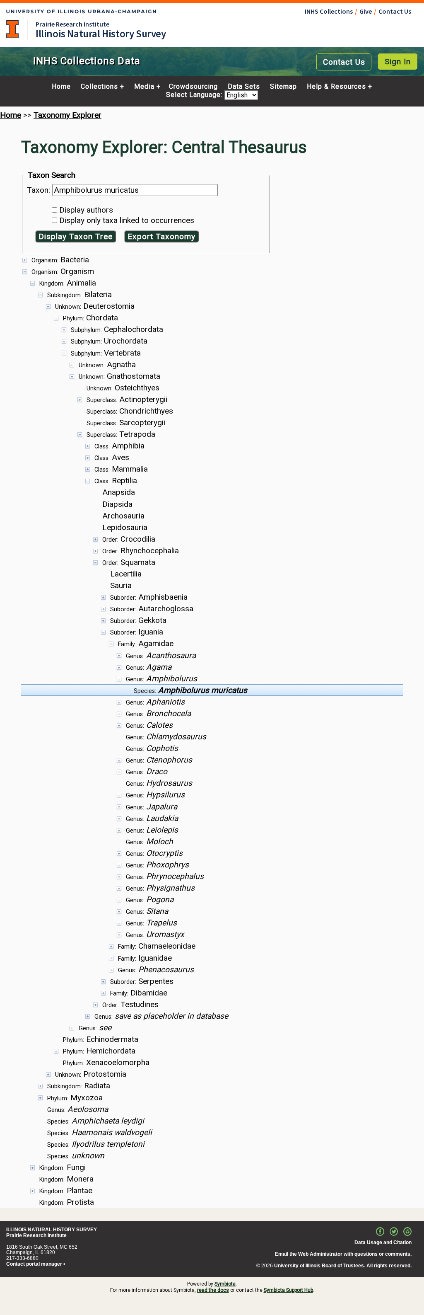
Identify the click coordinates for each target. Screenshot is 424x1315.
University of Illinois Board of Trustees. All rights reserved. (343, 1266)
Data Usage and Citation (383, 1242)
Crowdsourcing (193, 86)
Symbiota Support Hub (288, 1290)
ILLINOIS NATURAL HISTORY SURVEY (51, 1230)
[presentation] (212, 731)
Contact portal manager (34, 1264)
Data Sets (244, 86)
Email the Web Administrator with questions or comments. (343, 1254)
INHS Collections (329, 11)
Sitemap (283, 86)
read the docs (213, 1290)
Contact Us (394, 11)
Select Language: (195, 95)
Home (61, 86)
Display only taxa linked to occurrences (126, 220)
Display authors (86, 210)
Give (365, 11)
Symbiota (225, 1284)
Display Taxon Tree (76, 236)
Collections (99, 86)
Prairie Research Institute (72, 24)
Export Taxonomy (161, 236)
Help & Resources (336, 86)
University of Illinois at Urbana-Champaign (12, 29)
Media (144, 86)
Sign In (398, 61)
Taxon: (39, 190)
